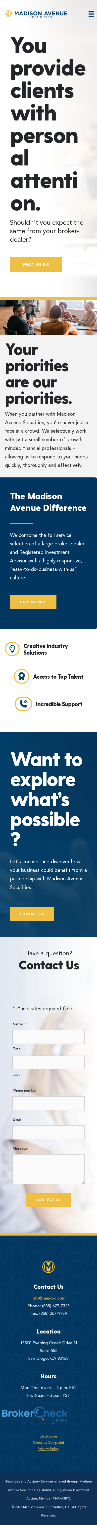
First (16, 1049)
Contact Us (48, 1200)
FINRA (57, 1498)
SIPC (66, 1498)
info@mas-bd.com (48, 1298)
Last (16, 1075)
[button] (36, 264)
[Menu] (91, 14)
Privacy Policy (48, 1449)
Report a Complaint (48, 1443)
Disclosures (48, 1436)
